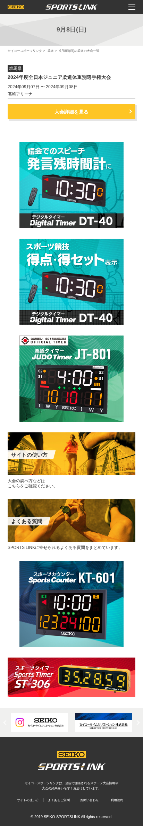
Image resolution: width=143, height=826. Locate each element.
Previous (5, 722)
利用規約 (117, 800)
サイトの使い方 (28, 800)
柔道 (51, 51)
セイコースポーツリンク (25, 51)
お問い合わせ (89, 800)
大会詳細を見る (71, 111)
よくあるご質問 (59, 800)
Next (137, 722)
